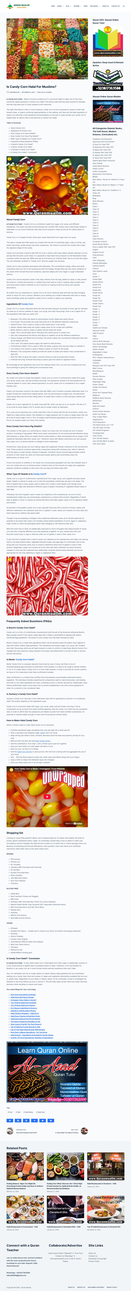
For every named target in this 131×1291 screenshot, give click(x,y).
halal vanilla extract (42, 741)
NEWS (86, 6)
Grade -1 (96, 277)
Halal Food (40, 1112)
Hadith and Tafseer (100, 328)
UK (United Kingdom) (101, 430)
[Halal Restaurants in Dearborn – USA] (105, 1166)
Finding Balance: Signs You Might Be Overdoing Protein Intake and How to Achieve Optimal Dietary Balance (25, 1186)
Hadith (95, 325)
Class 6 (95, 228)
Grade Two (97, 306)
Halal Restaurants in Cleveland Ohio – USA (64, 1227)
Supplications (98, 420)
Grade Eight (97, 279)
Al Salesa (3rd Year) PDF (102, 155)
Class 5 (95, 225)
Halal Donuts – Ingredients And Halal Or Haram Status (32, 1035)
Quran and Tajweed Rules (102, 393)
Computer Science (100, 241)
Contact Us (115, 6)
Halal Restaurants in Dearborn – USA (101, 1184)
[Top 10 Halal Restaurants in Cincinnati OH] (105, 1210)
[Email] (50, 1120)
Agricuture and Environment (103, 142)
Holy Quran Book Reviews (103, 344)
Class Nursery (98, 239)
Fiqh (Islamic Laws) (100, 271)
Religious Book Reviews (102, 398)
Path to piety (98, 379)
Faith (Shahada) (99, 260)
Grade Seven (98, 293)
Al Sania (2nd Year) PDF (102, 158)
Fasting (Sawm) (99, 266)
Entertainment (98, 255)
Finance (96, 268)
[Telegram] (34, 1120)
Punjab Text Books (100, 387)
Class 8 (95, 233)
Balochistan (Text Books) (102, 174)
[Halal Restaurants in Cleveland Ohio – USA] (65, 1210)
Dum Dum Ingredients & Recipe (23, 995)
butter (42, 733)
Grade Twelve (98, 304)
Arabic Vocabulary (100, 171)
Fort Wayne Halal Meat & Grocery (24, 1008)
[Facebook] (10, 1120)
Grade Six (96, 295)
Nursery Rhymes (99, 376)
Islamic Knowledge (100, 347)
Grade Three (97, 301)
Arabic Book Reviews (101, 166)
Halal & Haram (46, 92)
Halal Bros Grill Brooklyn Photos (23, 1011)
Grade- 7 (96, 322)
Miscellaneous (98, 371)
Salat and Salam (99, 406)
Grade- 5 (96, 317)
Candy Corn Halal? (24, 659)
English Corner (98, 252)
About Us (105, 6)
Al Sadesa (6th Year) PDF (102, 152)
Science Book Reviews (101, 411)
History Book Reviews (101, 341)
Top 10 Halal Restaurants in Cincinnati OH (103, 1227)
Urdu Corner (97, 436)
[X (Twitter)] (18, 1120)
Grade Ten (97, 298)
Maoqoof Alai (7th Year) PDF (104, 366)
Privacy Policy (94, 1261)
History (95, 339)
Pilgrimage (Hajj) (99, 382)
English (95, 250)
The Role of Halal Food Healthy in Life (25, 1022)
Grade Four (97, 287)
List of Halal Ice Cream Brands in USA (25, 1027)
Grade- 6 (96, 320)
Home (53, 6)
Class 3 (95, 220)
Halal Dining (28, 1112)
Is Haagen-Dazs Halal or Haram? (23, 1000)
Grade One (97, 290)
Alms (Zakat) (98, 163)
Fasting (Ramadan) (100, 263)
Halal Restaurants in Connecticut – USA (22, 1227)
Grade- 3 (96, 312)
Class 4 (95, 223)
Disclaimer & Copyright (97, 1259)
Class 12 (96, 214)
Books (59, 6)
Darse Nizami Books (100, 244)
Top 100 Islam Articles (101, 428)
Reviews (76, 6)
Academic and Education (102, 139)
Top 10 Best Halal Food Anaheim (23, 1003)
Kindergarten (98, 355)
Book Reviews (98, 201)
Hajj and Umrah (99, 330)
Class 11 (96, 212)
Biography (97, 196)
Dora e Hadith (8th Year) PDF (104, 247)
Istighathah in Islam (100, 352)
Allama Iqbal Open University (104, 161)
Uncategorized (98, 433)
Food (39, 92)
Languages (97, 360)
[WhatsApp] (42, 1120)
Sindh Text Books (99, 414)
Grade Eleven (98, 282)
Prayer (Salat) (98, 384)
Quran (95, 390)
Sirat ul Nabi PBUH (100, 417)
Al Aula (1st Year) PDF (101, 144)
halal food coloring (24, 752)
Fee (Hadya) (94, 6)
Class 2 (95, 217)
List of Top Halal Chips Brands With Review (28, 1030)
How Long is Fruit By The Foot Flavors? (26, 1024)
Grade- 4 (96, 314)
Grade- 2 (96, 309)
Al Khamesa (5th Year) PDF (103, 147)
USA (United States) (100, 438)
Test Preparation (99, 422)
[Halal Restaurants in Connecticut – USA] (25, 1210)
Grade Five (97, 285)
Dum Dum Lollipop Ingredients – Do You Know (29, 1032)
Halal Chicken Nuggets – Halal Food (25, 1013)
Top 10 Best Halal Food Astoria (23, 1005)
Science (96, 409)
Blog (67, 6)
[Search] (123, 6)
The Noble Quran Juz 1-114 (103, 425)
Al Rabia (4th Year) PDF (102, 150)
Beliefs (95, 177)
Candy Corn (27, 304)
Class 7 (95, 231)
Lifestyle (96, 363)
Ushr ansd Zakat (99, 444)
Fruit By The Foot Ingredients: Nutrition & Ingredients (32, 1038)
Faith (94, 258)
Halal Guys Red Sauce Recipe (22, 997)
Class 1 (95, 206)
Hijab (95, 336)
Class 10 (96, 209)
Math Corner (97, 368)
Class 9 (95, 236)
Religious (96, 395)
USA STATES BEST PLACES (103, 441)
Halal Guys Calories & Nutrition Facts (25, 1016)
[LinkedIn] (26, 1120)
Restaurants (97, 401)
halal (18, 1112)
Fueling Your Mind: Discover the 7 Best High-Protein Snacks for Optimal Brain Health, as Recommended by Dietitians (65, 1186)
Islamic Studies (98, 349)
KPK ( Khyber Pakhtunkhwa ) (104, 357)
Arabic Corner (98, 169)
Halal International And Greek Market (25, 1019)
